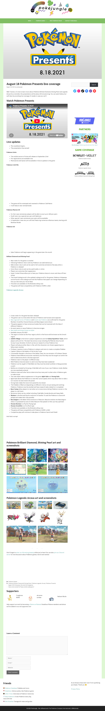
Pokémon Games (40, 20)
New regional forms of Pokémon (21, 320)
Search (94, 85)
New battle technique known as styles (22, 330)
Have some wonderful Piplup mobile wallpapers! (21, 587)
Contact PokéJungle (71, 20)
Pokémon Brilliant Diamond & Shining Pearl (19, 583)
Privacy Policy (75, 689)
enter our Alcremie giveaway (25, 552)
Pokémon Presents (51, 583)
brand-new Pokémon (40, 320)
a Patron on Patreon (35, 604)
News (29, 20)
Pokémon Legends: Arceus (15, 290)
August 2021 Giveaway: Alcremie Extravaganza (20, 585)
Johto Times (9, 694)
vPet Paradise (9, 701)
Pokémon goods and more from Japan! (85, 145)
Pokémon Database (11, 688)
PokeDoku (8, 691)
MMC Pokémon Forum (56, 20)
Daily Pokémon (9, 696)
